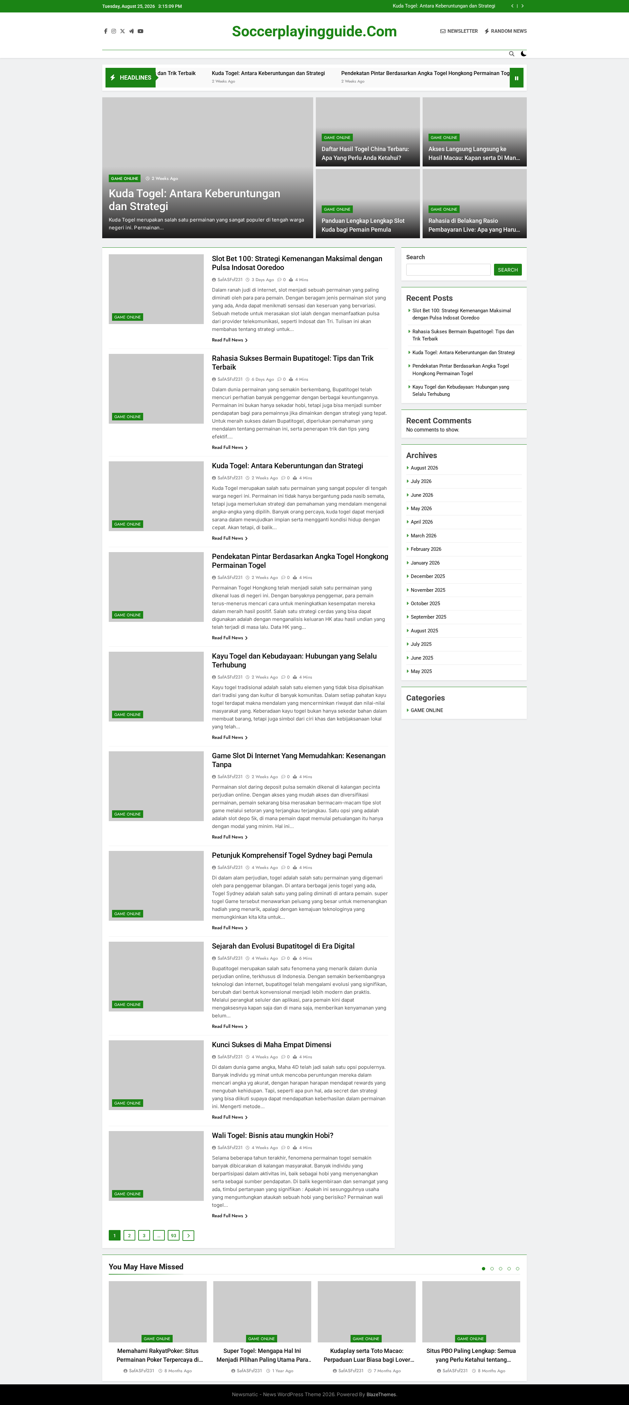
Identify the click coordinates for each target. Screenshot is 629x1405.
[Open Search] (511, 53)
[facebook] (105, 31)
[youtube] (140, 31)
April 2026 (422, 522)
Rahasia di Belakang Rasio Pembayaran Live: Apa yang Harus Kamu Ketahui (474, 229)
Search (415, 257)
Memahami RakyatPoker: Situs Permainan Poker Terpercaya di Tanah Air (158, 1359)
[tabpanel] (157, 1328)
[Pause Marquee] (517, 77)
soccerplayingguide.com (314, 31)
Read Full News (227, 340)
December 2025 (428, 576)
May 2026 (421, 508)
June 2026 (422, 495)
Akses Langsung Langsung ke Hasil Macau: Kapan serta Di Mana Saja (474, 158)
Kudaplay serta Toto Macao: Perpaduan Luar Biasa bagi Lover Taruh (367, 1359)
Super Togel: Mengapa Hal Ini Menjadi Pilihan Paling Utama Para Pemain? (262, 1359)
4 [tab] (509, 1268)
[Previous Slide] (512, 6)
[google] (131, 31)
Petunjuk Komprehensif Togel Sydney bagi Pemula (292, 855)
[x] (122, 31)
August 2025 (424, 631)
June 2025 (422, 658)
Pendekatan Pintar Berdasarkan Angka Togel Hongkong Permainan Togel (384, 73)
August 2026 (424, 468)
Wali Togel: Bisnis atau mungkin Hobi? (273, 1135)
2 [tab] (492, 1268)
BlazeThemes (381, 1394)
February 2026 (426, 549)
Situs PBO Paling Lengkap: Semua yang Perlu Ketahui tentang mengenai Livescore (471, 1359)
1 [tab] (483, 1268)
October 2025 (425, 603)
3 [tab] (500, 1268)
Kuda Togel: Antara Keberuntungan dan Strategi (444, 6)
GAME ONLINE (124, 179)
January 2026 (425, 563)
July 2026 (421, 481)
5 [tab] (517, 1268)
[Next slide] (522, 6)
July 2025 (421, 644)
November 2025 (428, 590)
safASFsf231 (230, 279)
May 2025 (421, 671)
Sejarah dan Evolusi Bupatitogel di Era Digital (283, 946)
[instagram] (113, 31)
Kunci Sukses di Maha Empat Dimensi (272, 1045)
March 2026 (423, 536)
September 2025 (428, 617)
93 (173, 1235)
